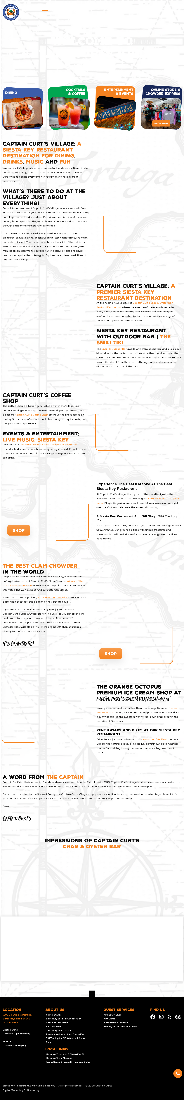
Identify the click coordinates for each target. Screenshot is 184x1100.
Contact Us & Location (116, 1023)
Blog (48, 1042)
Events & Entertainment (85, 9)
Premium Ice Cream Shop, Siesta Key (65, 1034)
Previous (4, 884)
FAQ (165, 9)
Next (179, 884)
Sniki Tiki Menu (54, 1027)
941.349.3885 (10, 1023)
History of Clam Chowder (59, 1058)
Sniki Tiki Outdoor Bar (114, 349)
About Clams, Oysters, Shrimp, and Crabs (68, 1062)
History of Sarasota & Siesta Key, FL (65, 1054)
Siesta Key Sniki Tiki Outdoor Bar (63, 1019)
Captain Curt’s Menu (57, 1023)
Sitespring (33, 1090)
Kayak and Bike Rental (156, 739)
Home (45, 9)
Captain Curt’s (54, 1015)
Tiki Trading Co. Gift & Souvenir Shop (65, 1038)
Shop (19, 530)
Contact (177, 9)
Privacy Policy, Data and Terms (120, 1027)
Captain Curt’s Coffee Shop (31, 415)
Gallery (155, 9)
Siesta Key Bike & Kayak (58, 1030)
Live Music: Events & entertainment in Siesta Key (48, 445)
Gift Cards (109, 1019)
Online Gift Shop (112, 1015)
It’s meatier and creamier (52, 597)
